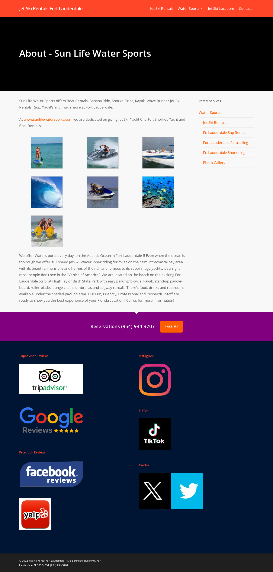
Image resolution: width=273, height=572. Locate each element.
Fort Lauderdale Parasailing (225, 142)
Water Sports (210, 112)
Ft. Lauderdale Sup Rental (224, 132)
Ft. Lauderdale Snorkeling (224, 152)
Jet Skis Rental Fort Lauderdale (46, 560)
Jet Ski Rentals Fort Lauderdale (51, 8)
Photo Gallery (214, 162)
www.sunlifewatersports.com (48, 119)
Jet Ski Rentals (214, 122)
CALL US (171, 326)
